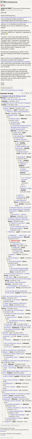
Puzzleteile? (8, 324)
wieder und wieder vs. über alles (17, 408)
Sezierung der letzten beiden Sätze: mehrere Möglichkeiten (19, 269)
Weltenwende (10, 1)
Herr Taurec (9, 277)
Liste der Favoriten (21, 139)
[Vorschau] (18, 98)
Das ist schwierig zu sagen (25, 187)
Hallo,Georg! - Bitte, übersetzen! (16, 282)
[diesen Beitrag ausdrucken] (22, 93)
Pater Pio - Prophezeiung (20, 196)
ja (17, 204)
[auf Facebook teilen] (26, 93)
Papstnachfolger (13, 115)
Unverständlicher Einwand (14, 418)
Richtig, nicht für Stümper (13, 401)
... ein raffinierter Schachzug (16, 320)
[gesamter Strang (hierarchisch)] (4, 5)
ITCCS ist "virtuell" (9, 387)
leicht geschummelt (15, 261)
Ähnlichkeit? (21, 157)
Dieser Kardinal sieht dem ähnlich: (22, 147)
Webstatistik (3, 431)
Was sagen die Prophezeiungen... (14, 310)
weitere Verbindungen (24, 170)
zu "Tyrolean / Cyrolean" (26, 178)
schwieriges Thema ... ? (19, 244)
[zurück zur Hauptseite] (1, 5)
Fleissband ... (8, 340)
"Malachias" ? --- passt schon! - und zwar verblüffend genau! (19, 236)
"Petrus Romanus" (13, 258)
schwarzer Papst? (14, 118)
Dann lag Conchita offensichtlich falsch (15, 296)
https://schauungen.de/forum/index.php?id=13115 (16, 22)
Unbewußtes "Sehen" (11, 357)
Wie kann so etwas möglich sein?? (14, 354)
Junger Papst (17, 132)
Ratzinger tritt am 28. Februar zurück (14, 96)
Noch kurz (8, 347)
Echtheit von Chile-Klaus (17, 223)
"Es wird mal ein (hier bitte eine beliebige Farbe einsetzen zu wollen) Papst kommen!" (21, 127)
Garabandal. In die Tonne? (12, 300)
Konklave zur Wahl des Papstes (14, 313)
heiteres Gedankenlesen (16, 411)
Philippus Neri (18, 251)
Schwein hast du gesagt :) (17, 415)
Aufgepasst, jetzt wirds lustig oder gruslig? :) (16, 361)
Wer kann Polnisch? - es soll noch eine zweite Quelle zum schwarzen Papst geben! (20, 209)
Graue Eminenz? (12, 317)
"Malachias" (11, 232)
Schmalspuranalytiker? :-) (14, 404)
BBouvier (5, 333)
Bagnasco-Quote (23, 152)
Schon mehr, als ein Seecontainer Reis (14, 99)
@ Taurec (13, 265)
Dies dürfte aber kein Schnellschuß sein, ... (16, 306)
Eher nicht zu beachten (11, 380)
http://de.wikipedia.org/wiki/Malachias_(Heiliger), (15, 61)
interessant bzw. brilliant (10, 390)
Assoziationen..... (16, 122)
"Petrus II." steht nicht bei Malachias (18, 111)
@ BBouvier (16, 247)
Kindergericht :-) (9, 383)
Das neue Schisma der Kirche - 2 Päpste (17, 273)
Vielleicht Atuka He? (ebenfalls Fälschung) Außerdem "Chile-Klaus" (18, 218)
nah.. (20, 160)
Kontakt (3, 435)
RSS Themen (15, 425)
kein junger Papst (19, 136)
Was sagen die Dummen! (12, 329)
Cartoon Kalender (8, 366)
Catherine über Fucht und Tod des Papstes (18, 279)
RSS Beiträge (6, 425)
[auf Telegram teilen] (31, 93)
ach (18, 143)
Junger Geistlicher (20, 200)
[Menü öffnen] (1, 2)
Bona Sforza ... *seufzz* (19, 214)
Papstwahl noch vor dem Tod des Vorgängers (16, 103)
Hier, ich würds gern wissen (12, 343)
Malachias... (9, 110)
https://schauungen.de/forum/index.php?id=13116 (16, 17)
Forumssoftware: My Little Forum (6, 437)
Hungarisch (7, 421)
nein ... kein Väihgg (10, 367)
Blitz (5, 364)
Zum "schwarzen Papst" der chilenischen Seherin (19, 227)
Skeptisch (12, 254)
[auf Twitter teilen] (29, 93)
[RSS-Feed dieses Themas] (24, 93)
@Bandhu (23, 164)
